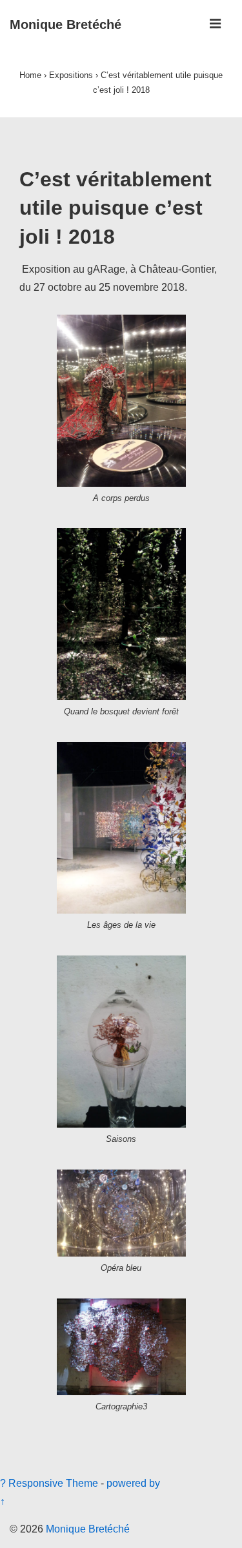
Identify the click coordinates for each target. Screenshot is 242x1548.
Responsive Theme (53, 1483)
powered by (133, 1483)
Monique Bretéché (65, 24)
